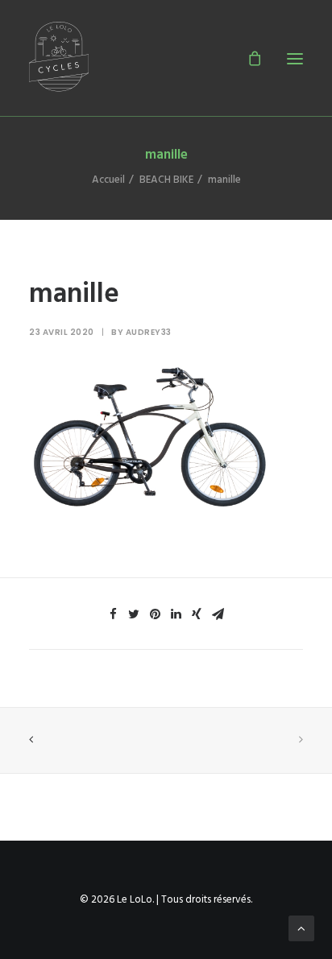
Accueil (108, 180)
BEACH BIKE (166, 180)
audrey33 (149, 332)
